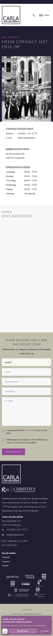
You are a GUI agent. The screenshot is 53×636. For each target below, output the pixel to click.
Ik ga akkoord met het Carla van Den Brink (26, 432)
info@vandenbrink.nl (26, 137)
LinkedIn (5, 565)
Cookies (26, 610)
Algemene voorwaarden (26, 614)
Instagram (6, 561)
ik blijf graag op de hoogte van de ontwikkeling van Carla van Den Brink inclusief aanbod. (26, 441)
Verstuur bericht (13, 452)
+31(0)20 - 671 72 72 (27, 133)
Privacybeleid (29, 430)
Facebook (6, 557)
